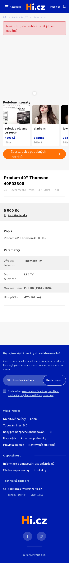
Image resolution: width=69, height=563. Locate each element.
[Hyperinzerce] (35, 6)
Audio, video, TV (20, 17)
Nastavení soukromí (41, 445)
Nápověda (9, 438)
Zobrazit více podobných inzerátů (28, 154)
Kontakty (40, 470)
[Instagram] (41, 536)
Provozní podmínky (33, 438)
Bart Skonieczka (17, 215)
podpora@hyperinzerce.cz (25, 489)
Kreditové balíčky (14, 419)
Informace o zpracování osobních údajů (28, 463)
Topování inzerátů (15, 425)
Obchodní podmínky (16, 470)
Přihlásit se (54, 6)
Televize (38, 17)
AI (51, 432)
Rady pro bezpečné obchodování (24, 432)
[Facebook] (27, 536)
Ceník (33, 419)
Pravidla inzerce (13, 445)
